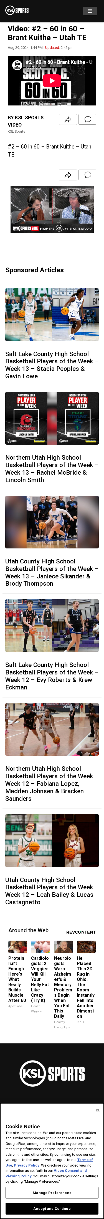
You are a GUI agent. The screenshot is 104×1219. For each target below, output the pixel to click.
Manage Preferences (52, 1193)
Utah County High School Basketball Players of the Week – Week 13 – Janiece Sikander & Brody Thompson (52, 572)
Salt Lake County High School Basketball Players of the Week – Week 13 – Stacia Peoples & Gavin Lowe (52, 365)
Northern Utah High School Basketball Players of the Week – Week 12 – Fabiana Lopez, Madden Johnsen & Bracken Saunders (52, 783)
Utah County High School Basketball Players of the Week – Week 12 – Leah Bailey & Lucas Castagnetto (52, 891)
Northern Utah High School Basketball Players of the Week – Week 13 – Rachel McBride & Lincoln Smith (52, 468)
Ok (98, 1110)
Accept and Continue (51, 1209)
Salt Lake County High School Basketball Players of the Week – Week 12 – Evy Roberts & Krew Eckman (52, 676)
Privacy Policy (26, 1165)
